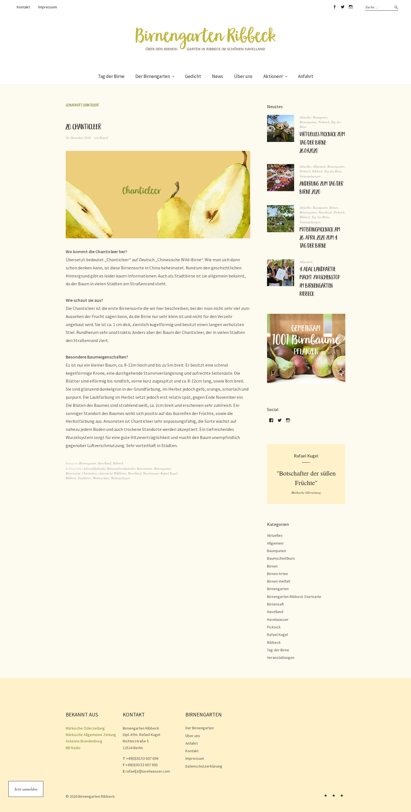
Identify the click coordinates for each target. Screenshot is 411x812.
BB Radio (73, 747)
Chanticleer (89, 473)
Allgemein (319, 166)
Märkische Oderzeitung (85, 728)
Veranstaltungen (310, 176)
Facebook (334, 7)
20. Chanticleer (83, 128)
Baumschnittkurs (281, 558)
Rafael (104, 138)
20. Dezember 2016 (78, 138)
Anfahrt (305, 76)
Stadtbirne (84, 478)
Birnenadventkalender (121, 468)
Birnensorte (73, 473)
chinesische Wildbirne (112, 473)
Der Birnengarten (152, 76)
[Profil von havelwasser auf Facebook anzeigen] (271, 422)
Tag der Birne (111, 76)
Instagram (350, 7)
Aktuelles (305, 117)
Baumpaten (320, 117)
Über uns (243, 76)
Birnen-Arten (277, 573)
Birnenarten (144, 468)
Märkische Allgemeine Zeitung (91, 734)
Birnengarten (87, 463)
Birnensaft (275, 604)
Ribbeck (118, 463)
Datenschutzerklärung (203, 766)
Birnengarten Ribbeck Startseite (294, 596)
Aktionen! (273, 76)
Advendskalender (94, 468)
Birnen (333, 207)
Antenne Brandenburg (84, 741)
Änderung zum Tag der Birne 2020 (321, 188)
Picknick (323, 122)
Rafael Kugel (168, 473)
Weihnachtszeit (120, 478)
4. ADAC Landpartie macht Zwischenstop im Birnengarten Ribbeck (320, 282)
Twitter (342, 7)
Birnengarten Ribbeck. (96, 796)
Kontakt (23, 7)
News (217, 76)
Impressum (47, 7)
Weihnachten (101, 478)
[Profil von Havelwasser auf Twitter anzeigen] (279, 422)
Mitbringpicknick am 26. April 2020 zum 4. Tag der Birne (320, 238)
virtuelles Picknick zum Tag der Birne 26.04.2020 (322, 143)
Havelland (104, 463)
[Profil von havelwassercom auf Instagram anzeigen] (288, 422)
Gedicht (193, 76)
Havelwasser (151, 473)
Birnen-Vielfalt (278, 581)
